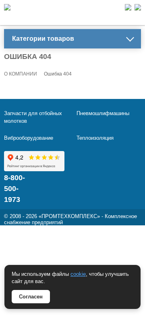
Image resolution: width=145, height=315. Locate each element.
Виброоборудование (28, 138)
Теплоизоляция (95, 138)
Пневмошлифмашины (103, 113)
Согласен (31, 297)
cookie (78, 274)
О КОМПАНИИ (20, 74)
